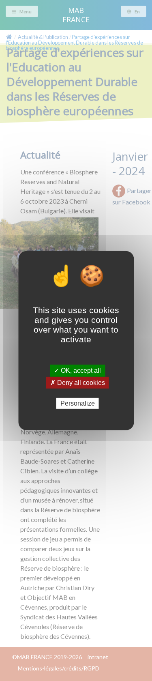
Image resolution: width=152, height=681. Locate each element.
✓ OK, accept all (77, 370)
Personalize (77, 403)
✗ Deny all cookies (77, 382)
